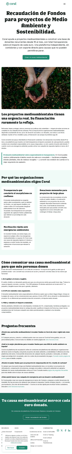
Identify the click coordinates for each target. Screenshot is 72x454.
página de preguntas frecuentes (58, 370)
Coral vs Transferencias (47, 442)
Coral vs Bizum (47, 437)
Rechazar (10, 448)
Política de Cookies (16, 442)
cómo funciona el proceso (16, 386)
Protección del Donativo (34, 435)
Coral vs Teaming (48, 434)
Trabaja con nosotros (36, 446)
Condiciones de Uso (36, 431)
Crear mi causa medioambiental (36, 57)
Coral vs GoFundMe (49, 431)
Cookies (32, 443)
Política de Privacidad (36, 439)
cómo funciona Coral (51, 339)
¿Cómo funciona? (7, 431)
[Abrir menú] (64, 3)
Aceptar (22, 448)
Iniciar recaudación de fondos (36, 417)
